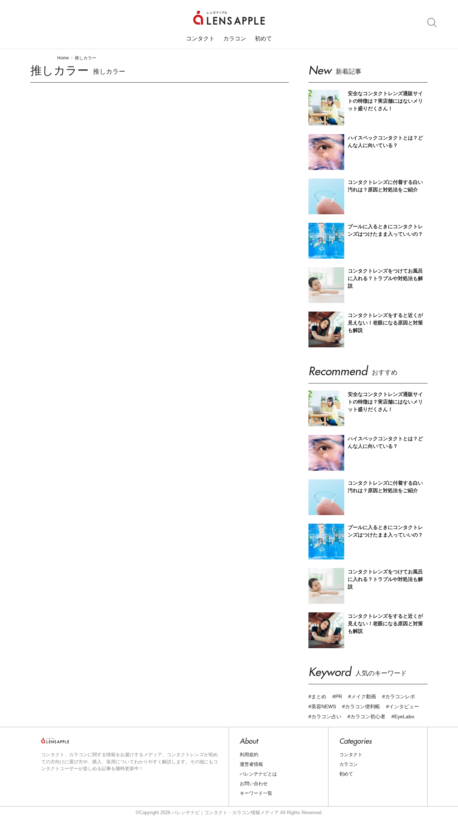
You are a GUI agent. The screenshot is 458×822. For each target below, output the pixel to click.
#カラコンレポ (398, 696)
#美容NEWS (322, 706)
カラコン (234, 38)
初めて (263, 38)
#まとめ (317, 696)
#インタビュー (402, 706)
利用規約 (249, 754)
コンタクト (200, 38)
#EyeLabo (402, 716)
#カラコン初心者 (366, 716)
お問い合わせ (254, 783)
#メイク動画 (362, 696)
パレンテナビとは (258, 774)
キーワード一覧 (256, 793)
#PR (337, 696)
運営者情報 (251, 764)
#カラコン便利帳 (361, 706)
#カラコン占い (324, 716)
